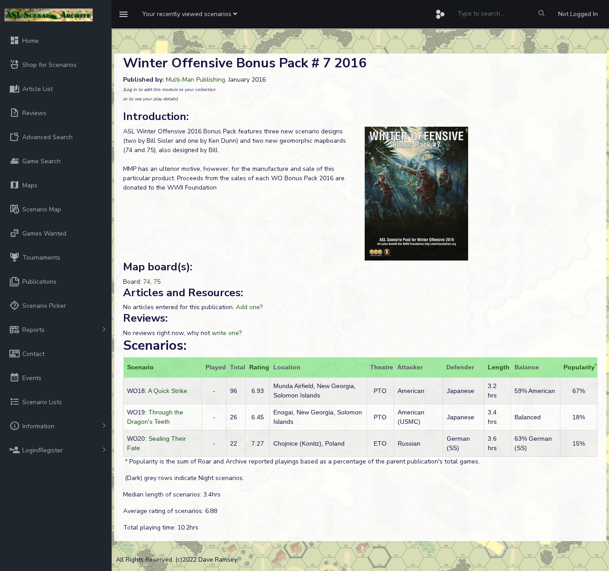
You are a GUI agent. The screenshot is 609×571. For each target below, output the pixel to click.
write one (225, 333)
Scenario (140, 367)
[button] (190, 14)
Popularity (579, 367)
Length (499, 367)
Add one (248, 307)
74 (146, 281)
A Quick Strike (167, 390)
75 (156, 281)
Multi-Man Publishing (195, 79)
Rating (259, 367)
